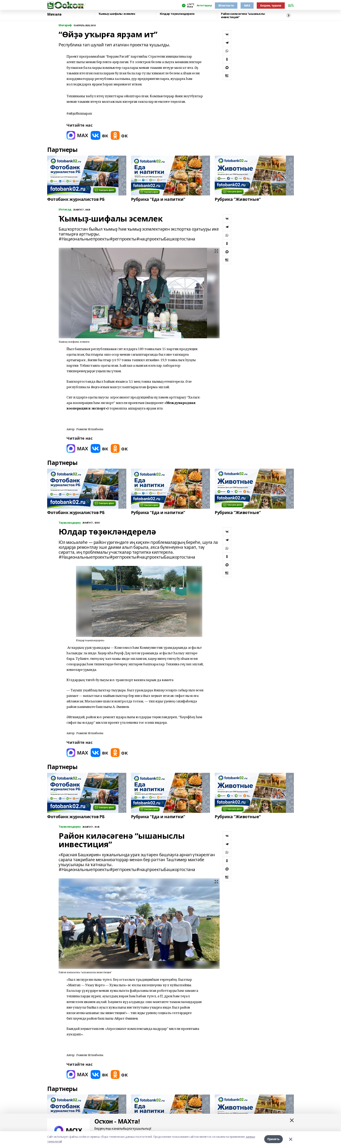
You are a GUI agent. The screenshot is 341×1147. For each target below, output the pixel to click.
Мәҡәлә (54, 14)
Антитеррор (204, 5)
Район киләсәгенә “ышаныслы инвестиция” (243, 15)
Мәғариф (65, 25)
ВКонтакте (226, 5)
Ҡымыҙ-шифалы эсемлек (117, 14)
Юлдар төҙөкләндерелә (177, 14)
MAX (247, 5)
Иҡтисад (65, 209)
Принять (273, 1139)
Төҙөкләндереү (70, 522)
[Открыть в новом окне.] (77, 135)
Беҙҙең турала (270, 5)
